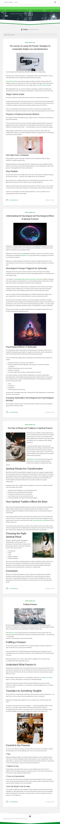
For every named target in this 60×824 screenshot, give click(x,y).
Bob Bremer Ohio (25, 255)
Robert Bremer (8, 2)
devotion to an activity (46, 677)
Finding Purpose (30, 604)
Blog (16, 2)
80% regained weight (45, 85)
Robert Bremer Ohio (30, 42)
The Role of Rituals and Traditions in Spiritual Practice (30, 428)
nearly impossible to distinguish (41, 520)
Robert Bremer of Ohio (11, 81)
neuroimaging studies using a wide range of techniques (28, 279)
